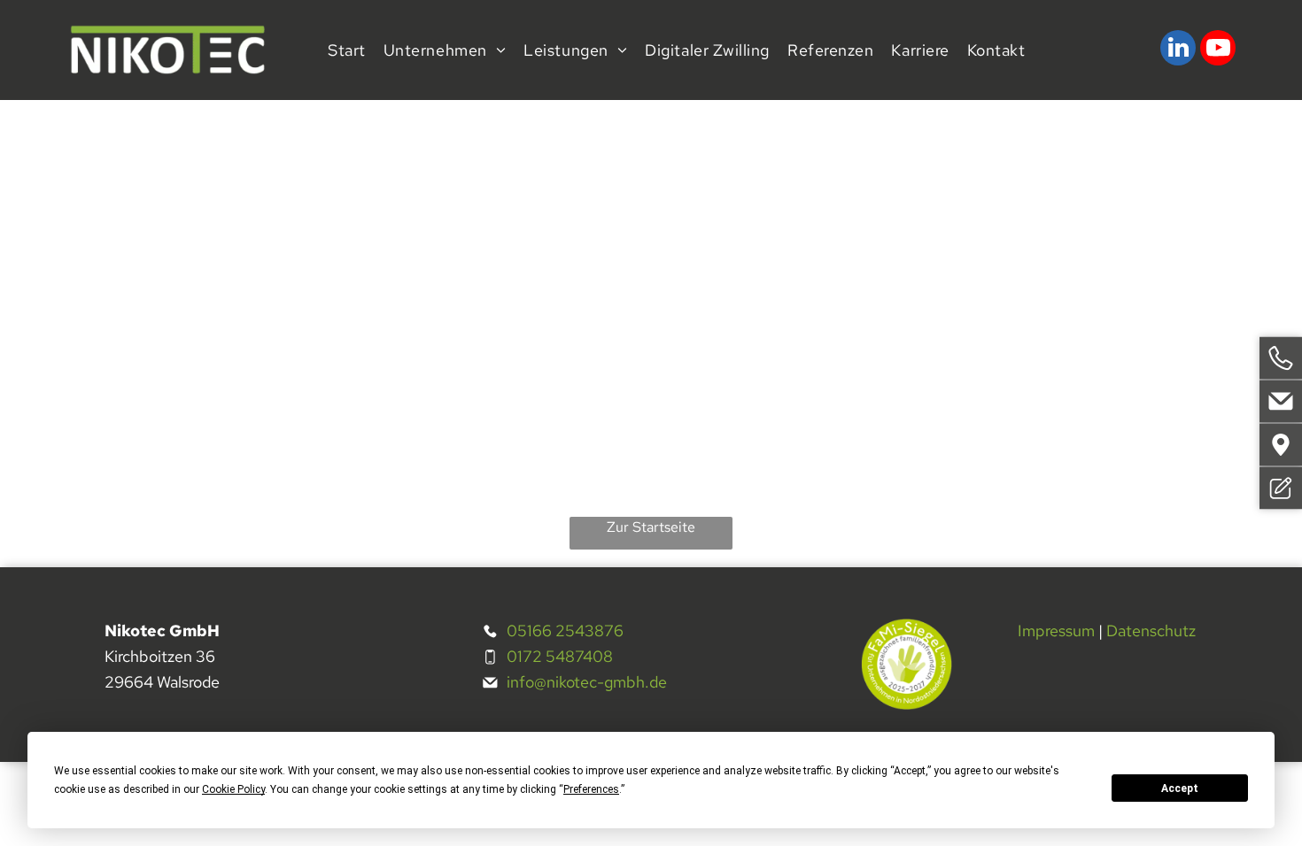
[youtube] (1218, 50)
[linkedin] (1178, 50)
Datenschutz (1151, 630)
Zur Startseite (651, 527)
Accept (1179, 788)
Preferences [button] (591, 789)
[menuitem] (347, 50)
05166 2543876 (565, 630)
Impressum (1056, 630)
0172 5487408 (560, 656)
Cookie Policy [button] (233, 789)
